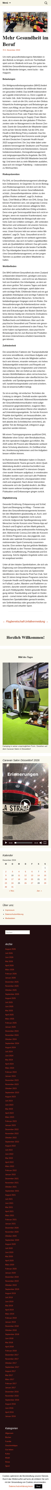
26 (25, 883)
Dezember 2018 (12, 1326)
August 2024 (10, 1047)
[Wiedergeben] (6, 842)
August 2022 (10, 1146)
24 (12, 883)
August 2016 (10, 1404)
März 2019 (9, 1314)
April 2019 (9, 1310)
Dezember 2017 (12, 1355)
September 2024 (12, 1043)
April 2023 (9, 1113)
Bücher (8, 1437)
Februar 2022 (11, 1170)
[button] (25, 804)
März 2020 (9, 1265)
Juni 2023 (9, 1105)
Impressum (10, 910)
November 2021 (12, 1183)
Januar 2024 (10, 1076)
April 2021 (9, 1211)
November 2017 (12, 1359)
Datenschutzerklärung (14, 914)
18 (19, 879)
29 (45, 883)
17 (12, 879)
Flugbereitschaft (14, 621)
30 (6, 887)
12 (25, 875)
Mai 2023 (9, 1109)
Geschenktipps (11, 1445)
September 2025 (12, 994)
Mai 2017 (9, 1375)
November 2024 (12, 1035)
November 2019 (12, 1281)
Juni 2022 (9, 1154)
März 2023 (9, 1117)
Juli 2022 (9, 1150)
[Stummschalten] (40, 842)
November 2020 (12, 1232)
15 (45, 875)
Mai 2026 (9, 961)
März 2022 (9, 1166)
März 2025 (9, 1019)
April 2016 (9, 1412)
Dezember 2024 (12, 1031)
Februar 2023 (11, 1121)
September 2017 (12, 1367)
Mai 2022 (9, 1158)
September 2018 (12, 1334)
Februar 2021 (11, 1219)
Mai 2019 (9, 1306)
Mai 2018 (9, 1342)
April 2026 (9, 965)
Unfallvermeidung (36, 621)
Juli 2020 (9, 1248)
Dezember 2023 (12, 1080)
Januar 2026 (10, 978)
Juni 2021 (9, 1203)
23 (6, 883)
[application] (25, 804)
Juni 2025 (9, 1006)
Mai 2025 (9, 1010)
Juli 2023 (9, 1101)
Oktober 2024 (11, 1039)
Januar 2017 (10, 1387)
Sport (7, 1466)
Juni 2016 (9, 1408)
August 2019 (10, 1293)
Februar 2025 (11, 1023)
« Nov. (11, 891)
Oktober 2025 (11, 990)
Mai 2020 (9, 1256)
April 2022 (9, 1162)
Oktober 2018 (11, 1330)
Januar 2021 (10, 1224)
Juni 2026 (9, 957)
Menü (5, 3)
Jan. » (39, 891)
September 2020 (12, 1240)
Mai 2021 (9, 1207)
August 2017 (10, 1371)
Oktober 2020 (11, 1236)
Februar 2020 (11, 1269)
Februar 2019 (11, 1318)
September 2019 (12, 1289)
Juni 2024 (9, 1056)
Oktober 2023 (11, 1088)
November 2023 (12, 1084)
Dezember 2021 (12, 1178)
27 (32, 883)
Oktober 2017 (11, 1363)
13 (32, 875)
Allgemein (9, 1433)
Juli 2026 (9, 953)
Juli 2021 (9, 1199)
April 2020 (9, 1260)
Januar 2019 (10, 1322)
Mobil (7, 1458)
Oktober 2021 (11, 1187)
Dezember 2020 (12, 1228)
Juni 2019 (9, 1301)
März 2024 (9, 1068)
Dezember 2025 (12, 982)
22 (45, 879)
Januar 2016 (10, 1416)
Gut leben (9, 1449)
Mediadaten (10, 918)
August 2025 (10, 998)
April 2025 (9, 1015)
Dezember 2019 (12, 1277)
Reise (7, 1462)
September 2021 (12, 1191)
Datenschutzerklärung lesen (21, 1486)
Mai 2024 (9, 1060)
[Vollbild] (45, 842)
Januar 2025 (10, 1027)
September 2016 (12, 1400)
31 (12, 887)
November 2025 (12, 986)
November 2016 (12, 1396)
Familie (8, 1441)
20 (32, 879)
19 (25, 879)
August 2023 (10, 1097)
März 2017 (9, 1379)
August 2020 (10, 1244)
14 (39, 875)
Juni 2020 (9, 1252)
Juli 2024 (9, 1051)
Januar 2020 (10, 1273)
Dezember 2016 (12, 1392)
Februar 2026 (11, 974)
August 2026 (10, 949)
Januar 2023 (10, 1125)
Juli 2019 (9, 1297)
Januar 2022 (10, 1174)
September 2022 (12, 1142)
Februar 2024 (11, 1072)
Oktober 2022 (11, 1138)
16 (6, 879)
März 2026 (9, 969)
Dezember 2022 (12, 1129)
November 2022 (12, 1133)
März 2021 (9, 1215)
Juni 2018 (9, 1338)
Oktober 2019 (11, 1285)
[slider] (23, 842)
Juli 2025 (9, 1002)
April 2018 (9, 1347)
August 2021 (10, 1195)
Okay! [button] (38, 1486)
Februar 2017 (11, 1383)
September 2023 (12, 1092)
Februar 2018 (11, 1351)
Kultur (7, 1454)
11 (19, 875)
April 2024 (9, 1064)
